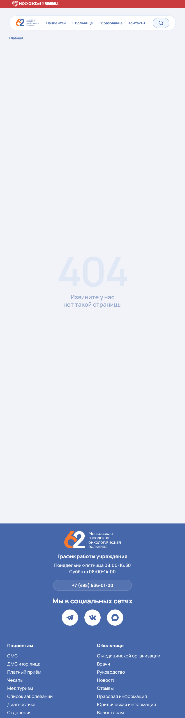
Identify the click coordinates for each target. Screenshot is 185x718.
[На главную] (92, 539)
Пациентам (56, 22)
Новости (106, 680)
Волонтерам (110, 712)
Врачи (103, 664)
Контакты (136, 22)
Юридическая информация (126, 704)
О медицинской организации (128, 656)
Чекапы (15, 680)
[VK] (92, 617)
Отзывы (105, 688)
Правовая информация (122, 696)
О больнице (82, 22)
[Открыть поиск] (161, 23)
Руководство (111, 672)
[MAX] (115, 617)
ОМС (12, 656)
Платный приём (24, 672)
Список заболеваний (30, 696)
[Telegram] (70, 617)
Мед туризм (20, 688)
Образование (111, 22)
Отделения (19, 712)
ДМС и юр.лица (23, 664)
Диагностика (21, 704)
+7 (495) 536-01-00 (92, 585)
